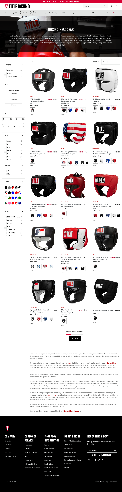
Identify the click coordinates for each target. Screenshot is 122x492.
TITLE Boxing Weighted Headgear (103, 310)
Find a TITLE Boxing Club (72, 441)
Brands (46, 445)
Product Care (48, 464)
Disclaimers (28, 460)
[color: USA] (64, 163)
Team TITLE (68, 445)
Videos (66, 468)
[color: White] (83, 110)
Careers (7, 448)
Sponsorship (68, 448)
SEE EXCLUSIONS (74, 1)
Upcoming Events (10, 456)
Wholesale (8, 445)
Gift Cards (47, 460)
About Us (8, 441)
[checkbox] (14, 70)
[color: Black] (32, 110)
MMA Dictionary (69, 456)
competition (51, 395)
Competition (111, 363)
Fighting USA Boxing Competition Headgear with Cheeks (40, 258)
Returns (27, 449)
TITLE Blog (8, 452)
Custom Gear (48, 453)
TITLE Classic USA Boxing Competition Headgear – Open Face (38, 206)
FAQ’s (26, 456)
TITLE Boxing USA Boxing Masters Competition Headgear (102, 153)
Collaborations (49, 449)
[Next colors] (87, 163)
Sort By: (96, 62)
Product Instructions (51, 468)
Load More (75, 338)
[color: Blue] (70, 110)
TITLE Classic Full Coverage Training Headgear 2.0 (67, 312)
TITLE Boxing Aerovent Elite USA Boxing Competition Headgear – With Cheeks (71, 259)
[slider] (3, 124)
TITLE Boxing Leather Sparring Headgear (102, 100)
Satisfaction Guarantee (51, 475)
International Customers (32, 468)
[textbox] (8, 119)
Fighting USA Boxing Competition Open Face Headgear (40, 311)
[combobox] (95, 6)
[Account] (111, 6)
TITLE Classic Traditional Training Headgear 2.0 (100, 258)
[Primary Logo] (17, 6)
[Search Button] (104, 6)
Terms (97, 481)
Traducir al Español (30, 453)
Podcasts (67, 464)
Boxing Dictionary (70, 452)
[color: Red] (76, 110)
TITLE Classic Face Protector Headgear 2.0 (37, 153)
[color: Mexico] (70, 163)
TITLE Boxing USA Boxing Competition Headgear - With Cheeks (69, 154)
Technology (48, 456)
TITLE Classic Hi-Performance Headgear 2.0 (37, 101)
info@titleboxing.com (72, 411)
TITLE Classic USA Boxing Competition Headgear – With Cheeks (69, 101)
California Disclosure (31, 464)
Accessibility (113, 481)
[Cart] (116, 6)
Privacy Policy (104, 481)
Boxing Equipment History (73, 460)
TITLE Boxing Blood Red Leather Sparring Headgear (71, 205)
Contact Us (28, 445)
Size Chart (47, 472)
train (69, 363)
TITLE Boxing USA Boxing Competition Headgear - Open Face (102, 206)
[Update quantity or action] (41, 1)
